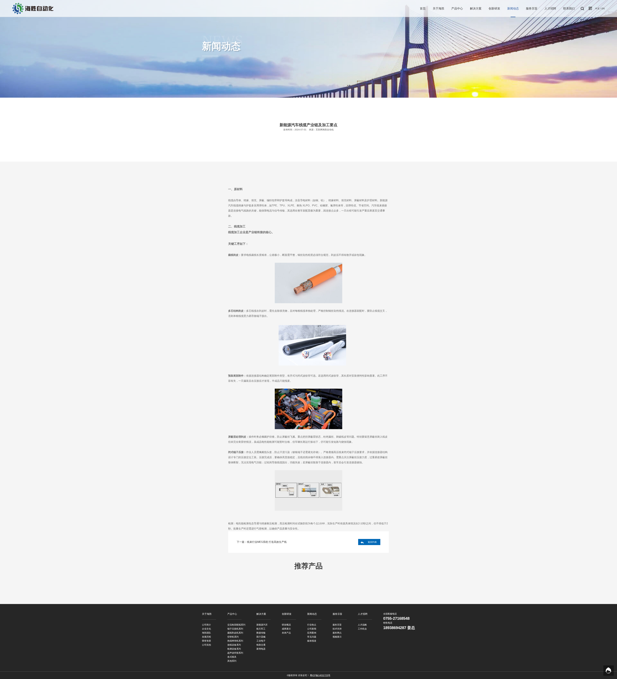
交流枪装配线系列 (236, 624)
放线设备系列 (234, 645)
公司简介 (206, 624)
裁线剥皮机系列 (235, 632)
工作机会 (362, 628)
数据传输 (260, 632)
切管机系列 (233, 636)
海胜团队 (206, 632)
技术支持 (337, 628)
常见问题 (311, 636)
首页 (423, 8)
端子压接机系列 (235, 628)
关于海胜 (438, 8)
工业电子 (260, 640)
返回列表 (372, 542)
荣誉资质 (206, 640)
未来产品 (286, 632)
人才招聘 (550, 8)
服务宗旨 (531, 8)
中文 (597, 8)
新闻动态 (513, 8)
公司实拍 (206, 645)
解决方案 (476, 8)
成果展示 (286, 628)
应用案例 (311, 632)
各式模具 (231, 657)
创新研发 (494, 8)
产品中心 (457, 8)
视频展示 (337, 636)
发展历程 (206, 636)
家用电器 (260, 649)
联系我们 (569, 8)
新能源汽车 (262, 624)
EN (603, 8)
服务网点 (337, 632)
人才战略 (362, 624)
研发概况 (286, 624)
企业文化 (206, 628)
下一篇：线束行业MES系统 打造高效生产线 (262, 542)
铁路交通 (260, 645)
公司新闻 (311, 628)
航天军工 (260, 628)
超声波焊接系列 (235, 653)
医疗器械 (260, 636)
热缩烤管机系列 (235, 640)
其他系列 (231, 661)
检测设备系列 (234, 649)
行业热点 (311, 624)
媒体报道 (311, 640)
